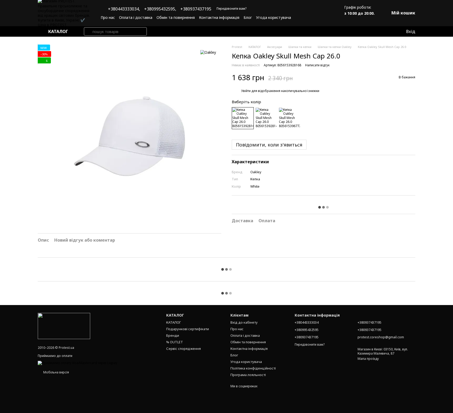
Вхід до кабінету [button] (244, 322)
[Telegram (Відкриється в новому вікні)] (325, 17)
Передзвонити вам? (231, 9)
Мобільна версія (55, 372)
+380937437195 (195, 9)
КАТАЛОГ (173, 322)
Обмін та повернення (176, 17)
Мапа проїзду (368, 358)
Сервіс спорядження (183, 348)
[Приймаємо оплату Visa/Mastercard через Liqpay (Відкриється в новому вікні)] (77, 362)
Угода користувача (273, 17)
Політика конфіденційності (253, 368)
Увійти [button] (246, 91)
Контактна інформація (219, 17)
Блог (248, 17)
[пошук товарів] (88, 31)
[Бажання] (390, 31)
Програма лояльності (248, 374)
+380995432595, (160, 9)
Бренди (172, 335)
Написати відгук (317, 65)
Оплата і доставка (135, 17)
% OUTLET (174, 342)
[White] (243, 118)
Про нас (108, 17)
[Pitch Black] (266, 118)
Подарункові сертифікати (187, 329)
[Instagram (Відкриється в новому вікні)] (313, 17)
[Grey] (289, 118)
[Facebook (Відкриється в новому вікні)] (319, 17)
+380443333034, (124, 9)
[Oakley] (208, 52)
